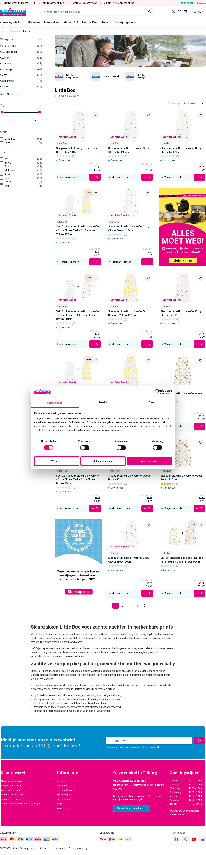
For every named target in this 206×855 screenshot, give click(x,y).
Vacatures (62, 785)
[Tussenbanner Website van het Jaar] (78, 558)
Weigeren (56, 461)
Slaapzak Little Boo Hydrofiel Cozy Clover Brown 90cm (128, 559)
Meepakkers (52, 22)
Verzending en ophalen (12, 790)
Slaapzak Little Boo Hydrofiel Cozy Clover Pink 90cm (180, 313)
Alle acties (34, 22)
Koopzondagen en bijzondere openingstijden (184, 812)
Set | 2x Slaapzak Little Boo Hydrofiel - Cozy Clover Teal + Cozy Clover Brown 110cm (77, 315)
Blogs (60, 803)
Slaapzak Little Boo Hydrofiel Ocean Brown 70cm (181, 395)
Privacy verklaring (78, 848)
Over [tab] (151, 402)
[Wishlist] (96, 115)
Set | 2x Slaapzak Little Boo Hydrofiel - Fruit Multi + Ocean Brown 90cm (182, 559)
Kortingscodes (64, 799)
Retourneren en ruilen (12, 794)
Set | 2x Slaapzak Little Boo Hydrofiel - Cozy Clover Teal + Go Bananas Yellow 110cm (77, 230)
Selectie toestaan (103, 461)
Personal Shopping (66, 790)
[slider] (2, 112)
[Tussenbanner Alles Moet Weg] (182, 227)
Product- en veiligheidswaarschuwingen (21, 803)
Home (3, 31)
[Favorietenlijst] (179, 12)
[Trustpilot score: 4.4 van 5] (193, 3)
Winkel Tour (63, 808)
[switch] (84, 447)
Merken (14, 31)
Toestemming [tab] (54, 402)
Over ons (61, 781)
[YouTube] (193, 839)
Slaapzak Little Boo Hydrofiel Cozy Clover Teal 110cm (76, 150)
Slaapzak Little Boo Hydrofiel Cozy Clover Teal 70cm (180, 150)
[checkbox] (1, 138)
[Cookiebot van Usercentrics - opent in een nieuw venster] (158, 391)
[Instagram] (185, 839)
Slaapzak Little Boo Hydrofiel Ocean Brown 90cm (129, 477)
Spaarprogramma (125, 22)
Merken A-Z (71, 22)
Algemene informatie (12, 781)
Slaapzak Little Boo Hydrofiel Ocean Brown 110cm (181, 477)
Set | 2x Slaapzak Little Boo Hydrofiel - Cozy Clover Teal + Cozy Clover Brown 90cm (77, 479)
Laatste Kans (90, 22)
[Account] (173, 11)
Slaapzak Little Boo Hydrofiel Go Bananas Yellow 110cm (127, 313)
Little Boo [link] (26, 31)
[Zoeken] (149, 11)
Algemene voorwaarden (52, 848)
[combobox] (199, 11)
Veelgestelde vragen (11, 785)
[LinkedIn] (202, 839)
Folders (106, 22)
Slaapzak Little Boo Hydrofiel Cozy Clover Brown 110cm (128, 228)
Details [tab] (103, 402)
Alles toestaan (149, 461)
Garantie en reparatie (11, 799)
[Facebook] (176, 839)
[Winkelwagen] (185, 11)
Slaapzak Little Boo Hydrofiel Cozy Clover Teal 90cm (128, 150)
